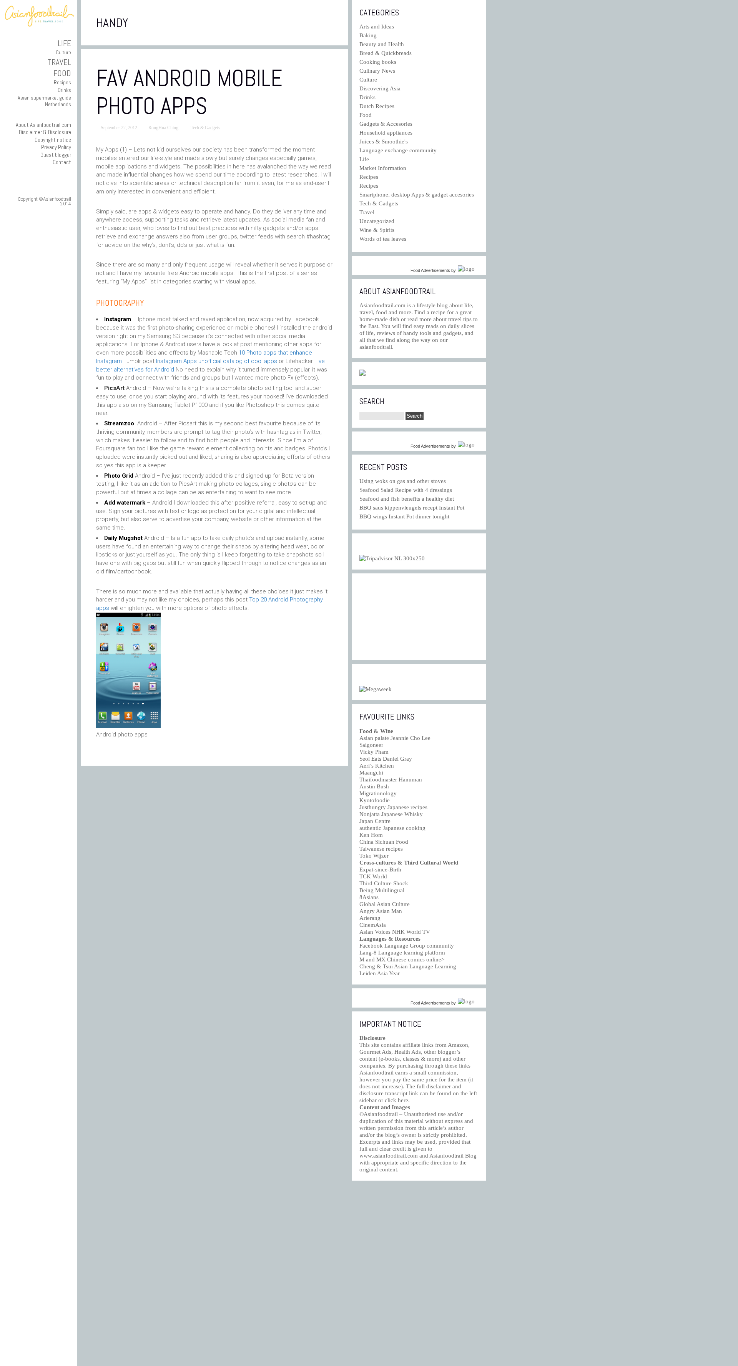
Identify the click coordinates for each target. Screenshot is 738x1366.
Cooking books (377, 62)
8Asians (369, 897)
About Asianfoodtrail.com (43, 124)
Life (64, 43)
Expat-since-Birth (380, 869)
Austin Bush (374, 786)
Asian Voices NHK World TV (394, 932)
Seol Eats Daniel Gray (385, 759)
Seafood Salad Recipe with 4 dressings (405, 490)
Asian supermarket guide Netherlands (44, 101)
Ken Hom (371, 835)
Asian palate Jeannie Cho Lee (394, 738)
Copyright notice (53, 139)
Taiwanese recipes (381, 849)
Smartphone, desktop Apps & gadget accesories (416, 195)
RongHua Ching (163, 127)
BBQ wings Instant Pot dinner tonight (404, 516)
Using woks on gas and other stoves (402, 481)
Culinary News (377, 71)
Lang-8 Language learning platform (402, 953)
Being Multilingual (381, 890)
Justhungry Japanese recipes (393, 807)
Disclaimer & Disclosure (45, 132)
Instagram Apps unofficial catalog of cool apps (216, 361)
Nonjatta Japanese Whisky (391, 814)
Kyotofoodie (374, 800)
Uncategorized (376, 221)
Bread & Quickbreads (385, 53)
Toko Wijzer (374, 856)
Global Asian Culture (384, 904)
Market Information (382, 168)
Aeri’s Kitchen (376, 766)
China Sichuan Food (383, 842)
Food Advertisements (430, 270)
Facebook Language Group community (406, 946)
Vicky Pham (374, 752)
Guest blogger (55, 154)
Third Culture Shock (383, 883)
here (403, 1100)
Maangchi (371, 773)
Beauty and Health (381, 44)
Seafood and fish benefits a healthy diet (406, 499)
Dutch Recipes (376, 106)
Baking (368, 35)
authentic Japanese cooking (392, 828)
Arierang (370, 918)
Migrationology (378, 793)
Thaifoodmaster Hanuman (390, 779)
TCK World (373, 876)
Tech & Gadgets (205, 127)
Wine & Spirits (376, 230)
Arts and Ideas (376, 26)
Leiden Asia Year (379, 973)
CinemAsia (372, 925)
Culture (63, 52)
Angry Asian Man (380, 911)
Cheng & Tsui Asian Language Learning (407, 966)
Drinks (64, 90)
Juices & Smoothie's (383, 141)
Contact (62, 162)
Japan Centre (375, 821)
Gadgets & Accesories (385, 124)
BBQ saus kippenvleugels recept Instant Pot (411, 508)
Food (62, 73)
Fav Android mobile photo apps (189, 92)
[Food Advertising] (362, 374)
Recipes (62, 82)
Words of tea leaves (382, 239)
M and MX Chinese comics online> (401, 959)
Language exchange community (398, 150)
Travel (59, 62)
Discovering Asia (380, 88)
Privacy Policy (56, 147)
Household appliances (385, 133)
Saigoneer (371, 745)
